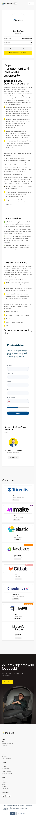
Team (3, 752)
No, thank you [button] (21, 813)
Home (3, 741)
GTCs (3, 784)
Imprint (4, 786)
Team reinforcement (7, 743)
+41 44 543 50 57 (6, 771)
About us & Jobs (6, 758)
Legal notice (5, 780)
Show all (6, 432)
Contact (4, 756)
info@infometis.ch (7, 773)
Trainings (4, 747)
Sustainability (5, 788)
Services (4, 745)
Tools (3, 750)
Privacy (4, 782)
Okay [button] (13, 813)
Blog (3, 754)
